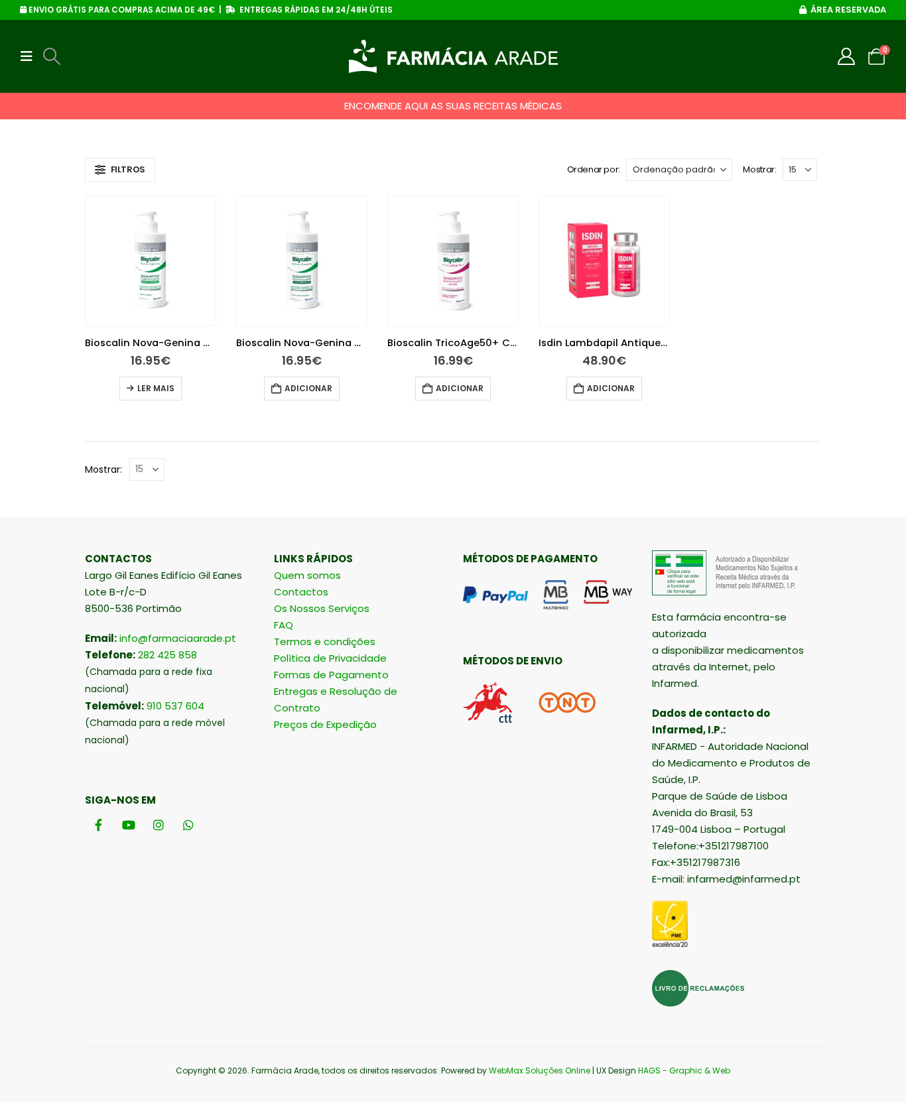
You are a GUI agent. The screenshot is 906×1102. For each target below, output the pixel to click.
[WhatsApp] (188, 825)
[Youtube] (128, 825)
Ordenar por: (593, 169)
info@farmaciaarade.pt (177, 638)
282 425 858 (167, 655)
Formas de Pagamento (331, 675)
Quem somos (307, 575)
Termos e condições (324, 641)
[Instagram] (158, 825)
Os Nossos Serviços (321, 608)
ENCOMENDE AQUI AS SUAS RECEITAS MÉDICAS (453, 106)
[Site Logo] (453, 56)
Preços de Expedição (325, 724)
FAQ (283, 625)
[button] (30, 56)
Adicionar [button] (308, 388)
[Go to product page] (151, 261)
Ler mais (155, 388)
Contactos (301, 592)
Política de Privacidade (330, 658)
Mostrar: (759, 169)
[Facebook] (98, 825)
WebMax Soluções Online (539, 1070)
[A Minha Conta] (846, 56)
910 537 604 (175, 706)
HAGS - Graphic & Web (684, 1070)
